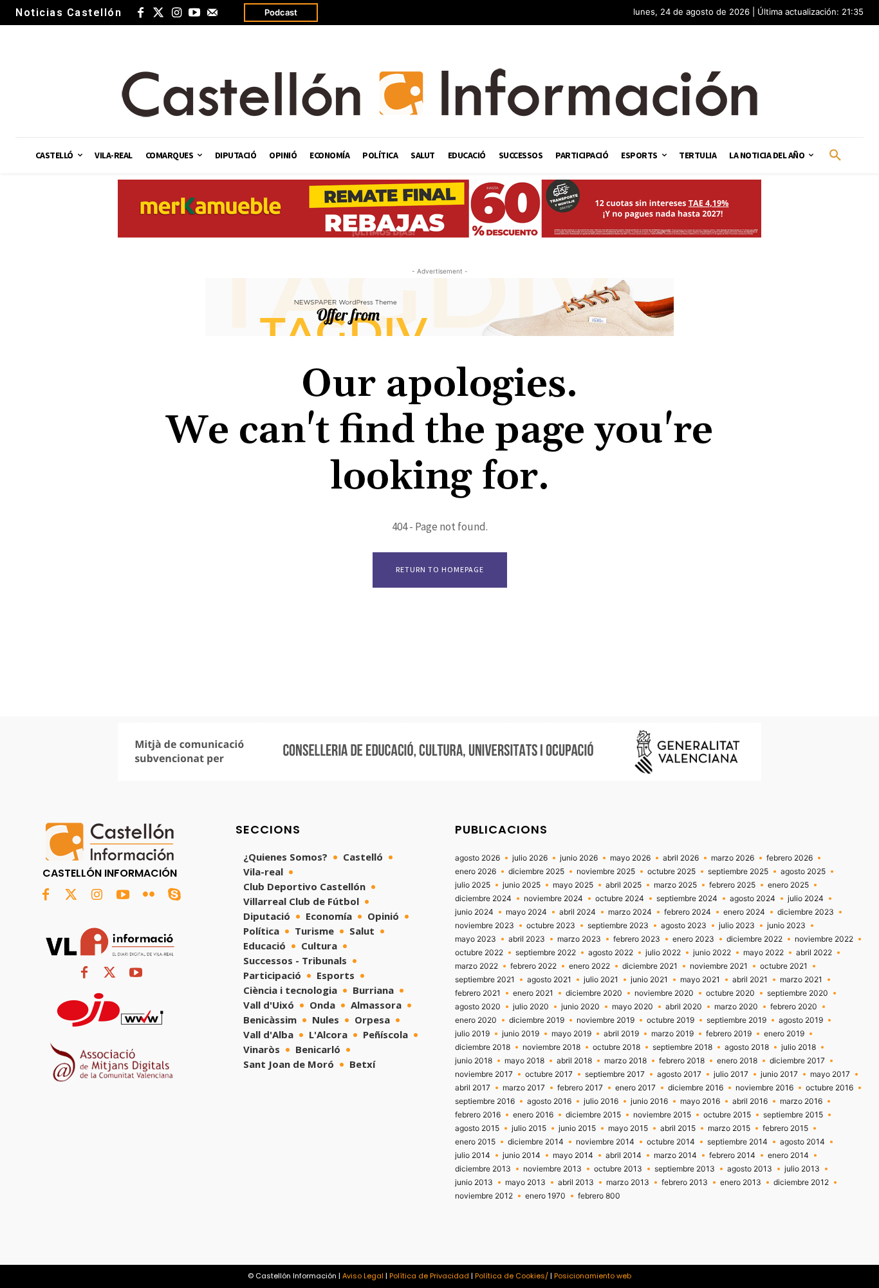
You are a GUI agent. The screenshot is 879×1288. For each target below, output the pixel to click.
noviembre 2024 (553, 898)
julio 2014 (472, 1155)
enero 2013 (740, 1182)
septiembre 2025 (738, 871)
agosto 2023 (684, 925)
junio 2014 (522, 1155)
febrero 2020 (793, 1007)
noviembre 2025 (606, 871)
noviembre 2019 (605, 1020)
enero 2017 (635, 1088)
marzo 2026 (732, 858)
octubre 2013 (618, 1169)
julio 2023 (737, 925)
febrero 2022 (533, 966)
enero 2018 (737, 1061)
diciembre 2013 (483, 1169)
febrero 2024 (687, 912)
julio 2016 (601, 1101)
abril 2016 (750, 1101)
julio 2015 (529, 1128)
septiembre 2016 (485, 1101)
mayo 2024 (526, 912)
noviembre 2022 (824, 939)
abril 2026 (681, 858)
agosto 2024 (752, 898)
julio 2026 (530, 858)
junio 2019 (520, 1034)
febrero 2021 (478, 993)
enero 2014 (788, 1155)
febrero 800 (599, 1196)
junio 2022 (712, 953)
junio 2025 (522, 885)
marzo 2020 (736, 1007)
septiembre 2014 (737, 1142)
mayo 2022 (763, 953)
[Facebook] (140, 13)
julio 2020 (531, 1007)
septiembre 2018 (682, 1047)
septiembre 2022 (545, 953)
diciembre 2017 (797, 1061)
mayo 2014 (573, 1155)
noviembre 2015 (662, 1115)
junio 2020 (580, 1007)
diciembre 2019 (536, 1020)
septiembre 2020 (797, 993)
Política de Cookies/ (511, 1276)
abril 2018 (574, 1061)
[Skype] (174, 895)
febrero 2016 (478, 1115)
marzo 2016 (801, 1101)
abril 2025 (624, 885)
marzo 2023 (579, 939)
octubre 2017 (549, 1074)
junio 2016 (649, 1101)
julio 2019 (472, 1034)
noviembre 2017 (484, 1074)
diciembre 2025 (536, 871)
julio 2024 (806, 898)
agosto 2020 (478, 1007)
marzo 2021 (801, 980)
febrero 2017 (580, 1088)
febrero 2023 (636, 939)
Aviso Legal (363, 1276)
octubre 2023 (550, 925)
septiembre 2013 (684, 1169)
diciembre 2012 (801, 1182)
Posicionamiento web (592, 1276)
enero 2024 (744, 912)
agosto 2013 (749, 1169)
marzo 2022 (476, 966)
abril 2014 (624, 1155)
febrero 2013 (685, 1182)
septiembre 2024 (686, 898)
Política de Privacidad (429, 1276)
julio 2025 (472, 885)
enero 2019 (784, 1034)
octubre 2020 (730, 993)
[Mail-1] (212, 13)
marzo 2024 (630, 912)
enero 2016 (533, 1115)
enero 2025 (788, 885)
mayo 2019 (571, 1034)
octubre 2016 (829, 1088)
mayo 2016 (700, 1101)
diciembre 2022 (754, 939)
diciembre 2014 (536, 1142)
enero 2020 (476, 1020)
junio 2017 (779, 1074)
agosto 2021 (549, 980)
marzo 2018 (625, 1061)
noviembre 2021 (719, 966)
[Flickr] (148, 895)
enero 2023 (693, 939)
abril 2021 (750, 980)
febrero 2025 (732, 885)
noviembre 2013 (552, 1169)
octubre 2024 (619, 898)
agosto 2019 (801, 1020)
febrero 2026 (789, 858)
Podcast (280, 12)
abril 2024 (577, 912)
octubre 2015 (727, 1115)
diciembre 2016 (695, 1088)
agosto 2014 (802, 1142)
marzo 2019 (672, 1034)
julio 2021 (601, 980)
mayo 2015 (628, 1128)
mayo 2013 (525, 1182)
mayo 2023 (475, 939)
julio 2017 (731, 1074)
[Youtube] (194, 13)
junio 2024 (474, 912)
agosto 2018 (747, 1047)
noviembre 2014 (605, 1142)
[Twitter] (158, 13)
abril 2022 (814, 953)
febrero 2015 (785, 1128)
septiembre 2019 (736, 1020)
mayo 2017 (830, 1074)
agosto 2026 (477, 858)
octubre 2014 (671, 1142)
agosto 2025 (803, 871)
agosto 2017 (679, 1074)
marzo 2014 (675, 1155)
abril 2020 (683, 1007)
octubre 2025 (671, 871)
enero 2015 (475, 1142)
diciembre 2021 (650, 966)
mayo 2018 (524, 1061)
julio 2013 (802, 1169)
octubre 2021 (784, 966)
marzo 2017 (524, 1088)
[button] (835, 155)
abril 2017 (472, 1088)
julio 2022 (663, 953)
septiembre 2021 (485, 980)
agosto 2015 (477, 1128)
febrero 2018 (682, 1061)
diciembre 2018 (482, 1047)
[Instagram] (176, 13)
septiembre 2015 (793, 1115)
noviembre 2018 (551, 1047)
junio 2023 (786, 925)
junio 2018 (473, 1061)
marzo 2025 (675, 885)
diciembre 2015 (593, 1115)
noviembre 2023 (484, 925)
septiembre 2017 (615, 1074)
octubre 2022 (479, 953)
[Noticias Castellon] (439, 92)
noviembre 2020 (664, 993)
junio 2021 (649, 980)
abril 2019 (621, 1034)
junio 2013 (474, 1182)
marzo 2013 (627, 1182)
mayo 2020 (632, 1007)
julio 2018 (798, 1047)
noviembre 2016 (764, 1088)
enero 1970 (545, 1196)
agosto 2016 (549, 1101)
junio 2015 (577, 1128)
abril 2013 (576, 1182)
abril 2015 (678, 1128)
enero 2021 (533, 993)
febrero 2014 (732, 1155)
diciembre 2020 (594, 993)
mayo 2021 (700, 980)
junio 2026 (579, 858)
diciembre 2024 (483, 898)
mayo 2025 (573, 885)
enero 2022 (589, 966)
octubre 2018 (616, 1047)
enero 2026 (475, 871)
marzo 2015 (729, 1128)
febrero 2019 (729, 1034)
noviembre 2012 (484, 1196)
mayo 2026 (630, 858)
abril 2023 (526, 939)
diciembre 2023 (805, 912)
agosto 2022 (610, 953)
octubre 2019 (670, 1020)
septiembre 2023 (618, 925)
